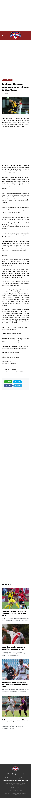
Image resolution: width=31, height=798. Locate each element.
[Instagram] (15, 774)
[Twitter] (8, 774)
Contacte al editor (8, 780)
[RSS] (22, 774)
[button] (2, 36)
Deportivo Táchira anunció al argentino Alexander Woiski (13, 648)
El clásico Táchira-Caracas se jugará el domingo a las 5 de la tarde (14, 613)
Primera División (7, 80)
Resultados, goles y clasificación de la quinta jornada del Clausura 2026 (15, 684)
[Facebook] (12, 774)
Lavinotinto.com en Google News (14, 778)
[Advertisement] (15, 15)
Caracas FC (6, 369)
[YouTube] (19, 774)
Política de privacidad (21, 780)
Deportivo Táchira (7, 372)
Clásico (14, 369)
